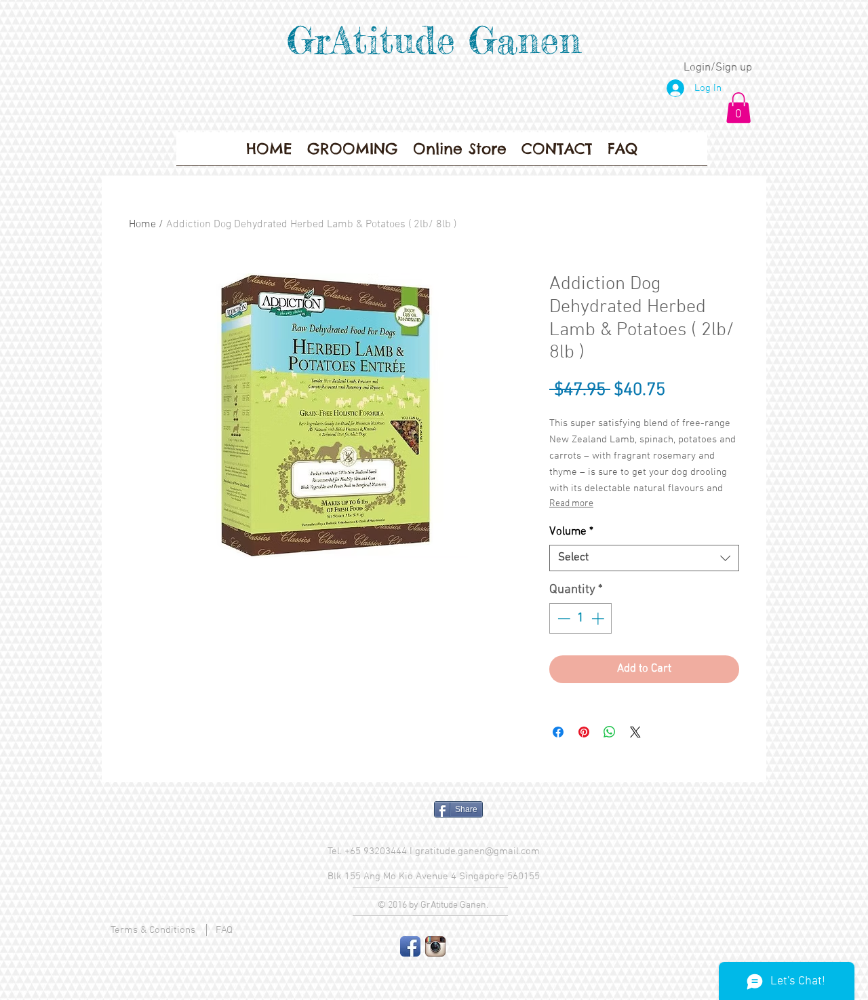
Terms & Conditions (153, 930)
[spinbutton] (581, 618)
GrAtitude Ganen (434, 40)
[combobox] (644, 558)
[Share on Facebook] (558, 732)
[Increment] (599, 618)
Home (142, 224)
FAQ (224, 930)
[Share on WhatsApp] (609, 732)
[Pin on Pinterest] (584, 732)
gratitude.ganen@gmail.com (477, 851)
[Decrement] (562, 618)
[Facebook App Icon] (410, 946)
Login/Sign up (718, 68)
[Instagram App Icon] (435, 946)
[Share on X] (635, 732)
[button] (738, 107)
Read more (571, 503)
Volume (571, 532)
